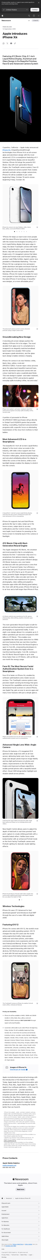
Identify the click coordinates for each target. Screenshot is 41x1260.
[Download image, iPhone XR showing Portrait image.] (37, 894)
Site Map (4, 1257)
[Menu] (38, 15)
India (3, 1249)
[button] (15, 10)
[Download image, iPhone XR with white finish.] (37, 227)
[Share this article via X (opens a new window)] (7, 43)
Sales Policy (23, 1255)
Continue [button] (35, 10)
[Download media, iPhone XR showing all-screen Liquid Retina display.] (37, 513)
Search (36, 20)
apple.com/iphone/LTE (10, 1141)
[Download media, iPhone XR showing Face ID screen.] (37, 737)
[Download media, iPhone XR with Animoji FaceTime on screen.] (37, 1003)
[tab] (14, 231)
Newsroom (6, 20)
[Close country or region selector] (39, 2)
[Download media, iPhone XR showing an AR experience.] (37, 616)
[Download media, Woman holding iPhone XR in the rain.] (37, 409)
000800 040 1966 (10, 1246)
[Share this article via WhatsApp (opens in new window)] (3, 43)
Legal (30, 1255)
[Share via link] (15, 43)
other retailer (28, 1244)
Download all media (17, 1070)
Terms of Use (15, 1255)
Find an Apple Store (18, 1244)
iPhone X (6, 150)
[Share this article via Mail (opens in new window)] (11, 43)
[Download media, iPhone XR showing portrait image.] (37, 329)
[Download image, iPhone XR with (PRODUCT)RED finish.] (1, 227)
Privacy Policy (6, 1255)
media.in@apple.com (9, 1165)
